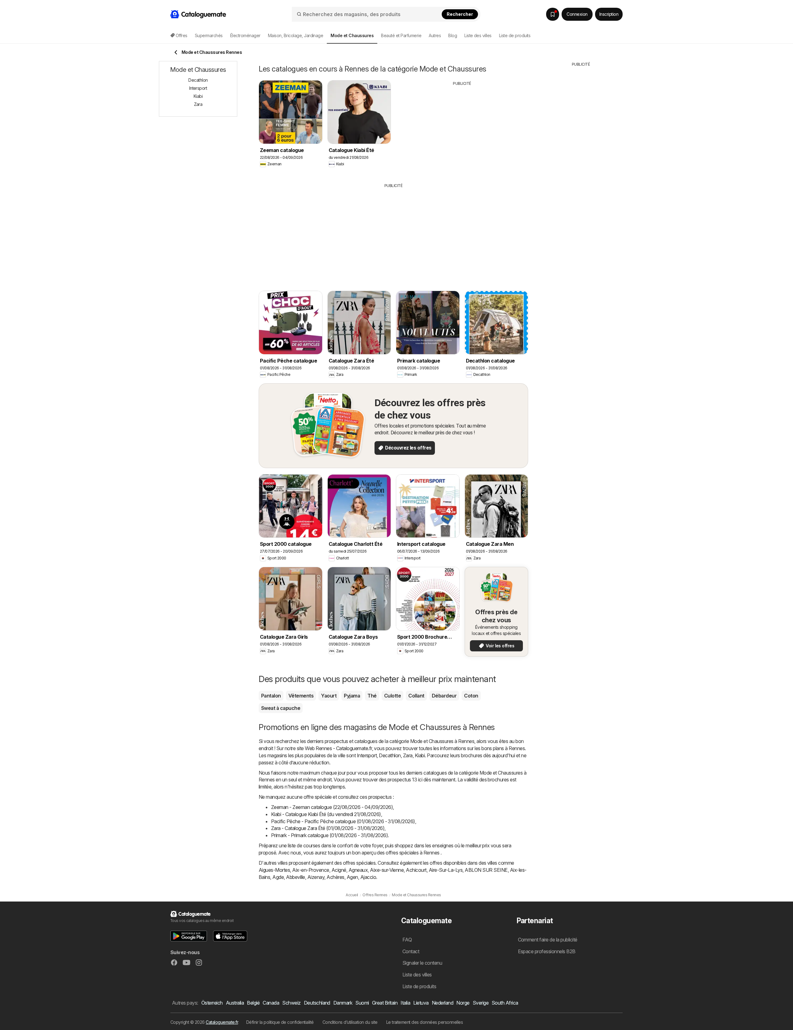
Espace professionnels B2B (547, 951)
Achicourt (416, 870)
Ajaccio (368, 877)
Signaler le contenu (422, 963)
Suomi (362, 1003)
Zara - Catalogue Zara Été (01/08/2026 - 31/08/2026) (327, 828)
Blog (452, 35)
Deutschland (317, 1003)
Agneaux (358, 870)
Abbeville (295, 877)
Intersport (367, 755)
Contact (410, 951)
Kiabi (420, 755)
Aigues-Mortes (274, 870)
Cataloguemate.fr (222, 1022)
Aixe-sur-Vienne (387, 870)
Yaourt (328, 696)
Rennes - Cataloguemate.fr (344, 748)
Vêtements (300, 696)
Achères (335, 877)
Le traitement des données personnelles (424, 1022)
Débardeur (444, 696)
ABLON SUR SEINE (486, 870)
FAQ (407, 940)
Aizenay (315, 877)
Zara (408, 755)
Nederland (442, 1003)
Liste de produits (514, 35)
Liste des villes (478, 35)
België (253, 1003)
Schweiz (291, 1003)
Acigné (338, 870)
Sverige (481, 1003)
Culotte (392, 696)
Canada (271, 1003)
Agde (278, 877)
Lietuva (420, 1003)
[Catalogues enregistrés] (552, 14)
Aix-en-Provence (310, 870)
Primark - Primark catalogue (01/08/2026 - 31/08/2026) (329, 835)
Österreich (212, 1003)
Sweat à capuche (280, 708)
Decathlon (390, 755)
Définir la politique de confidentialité (280, 1022)
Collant (416, 696)
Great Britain (384, 1003)
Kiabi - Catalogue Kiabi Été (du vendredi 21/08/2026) (326, 814)
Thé (371, 696)
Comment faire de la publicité (547, 940)
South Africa (505, 1003)
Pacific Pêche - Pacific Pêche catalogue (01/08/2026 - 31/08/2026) (343, 821)
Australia (235, 1003)
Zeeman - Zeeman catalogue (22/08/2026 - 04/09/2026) (332, 807)
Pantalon (271, 696)
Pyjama (352, 696)
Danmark (342, 1003)
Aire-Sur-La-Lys (445, 870)
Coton (471, 696)
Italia (405, 1003)
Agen (352, 877)
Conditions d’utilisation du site (350, 1022)
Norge (462, 1003)
